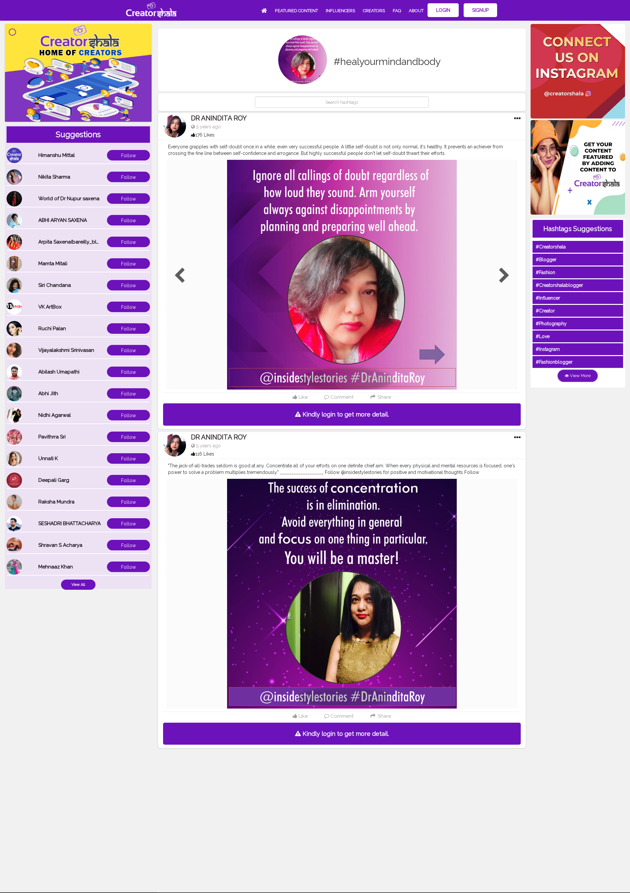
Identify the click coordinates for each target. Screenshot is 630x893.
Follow (128, 155)
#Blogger (546, 259)
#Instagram (548, 349)
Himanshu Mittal (56, 155)
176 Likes (205, 135)
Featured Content (296, 10)
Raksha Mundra (56, 502)
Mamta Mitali (52, 263)
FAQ (397, 10)
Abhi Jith (48, 393)
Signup (480, 10)
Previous (179, 275)
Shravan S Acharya (60, 545)
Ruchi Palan (52, 328)
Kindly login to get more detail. (345, 414)
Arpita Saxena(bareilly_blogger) (75, 242)
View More (580, 375)
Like (302, 397)
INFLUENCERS (340, 10)
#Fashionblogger (554, 362)
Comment (341, 397)
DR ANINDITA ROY (219, 118)
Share (383, 397)
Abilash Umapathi (58, 372)
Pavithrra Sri (52, 437)
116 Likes (204, 454)
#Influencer (548, 298)
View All (78, 585)
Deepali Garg (53, 480)
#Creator (545, 310)
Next (504, 275)
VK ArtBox (50, 307)
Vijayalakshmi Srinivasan (66, 350)
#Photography (551, 323)
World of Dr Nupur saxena (68, 199)
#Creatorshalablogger (559, 285)
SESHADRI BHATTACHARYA (69, 523)
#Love (543, 336)
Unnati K (48, 458)
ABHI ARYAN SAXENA (62, 220)
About (416, 10)
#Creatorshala (551, 246)
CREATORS (374, 10)
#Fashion (545, 272)
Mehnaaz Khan (55, 567)
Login (443, 10)
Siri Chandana (54, 285)
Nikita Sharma (54, 177)
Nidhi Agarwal (54, 415)
